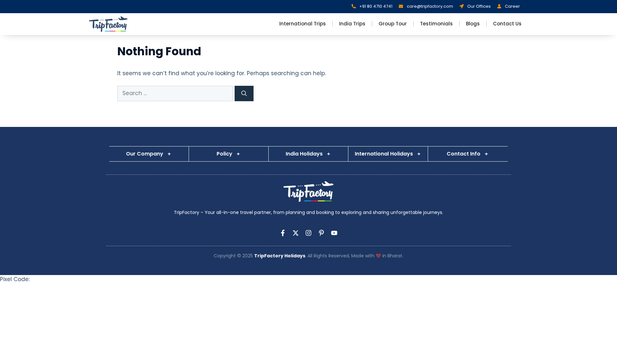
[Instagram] (308, 233)
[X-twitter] (295, 233)
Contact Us (507, 23)
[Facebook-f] (283, 233)
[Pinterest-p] (321, 233)
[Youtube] (334, 233)
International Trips (302, 23)
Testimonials (436, 23)
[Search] (244, 93)
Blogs (473, 23)
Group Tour (393, 23)
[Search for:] (176, 93)
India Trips (352, 23)
